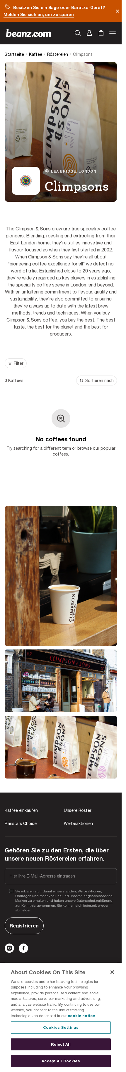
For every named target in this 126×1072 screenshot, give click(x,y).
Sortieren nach (99, 380)
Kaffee (35, 54)
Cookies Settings (61, 1027)
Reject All (60, 1044)
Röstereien (57, 54)
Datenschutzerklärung (94, 901)
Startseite (14, 54)
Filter (18, 363)
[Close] (112, 972)
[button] (89, 33)
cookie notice (81, 1015)
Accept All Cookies (61, 1061)
